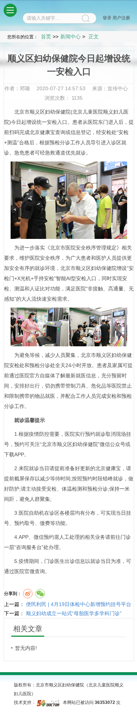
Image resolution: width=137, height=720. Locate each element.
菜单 (10, 10)
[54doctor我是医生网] (49, 702)
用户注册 (121, 17)
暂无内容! (26, 648)
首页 (46, 36)
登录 (107, 17)
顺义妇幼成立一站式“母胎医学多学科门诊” (74, 613)
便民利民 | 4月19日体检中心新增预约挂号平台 (78, 604)
